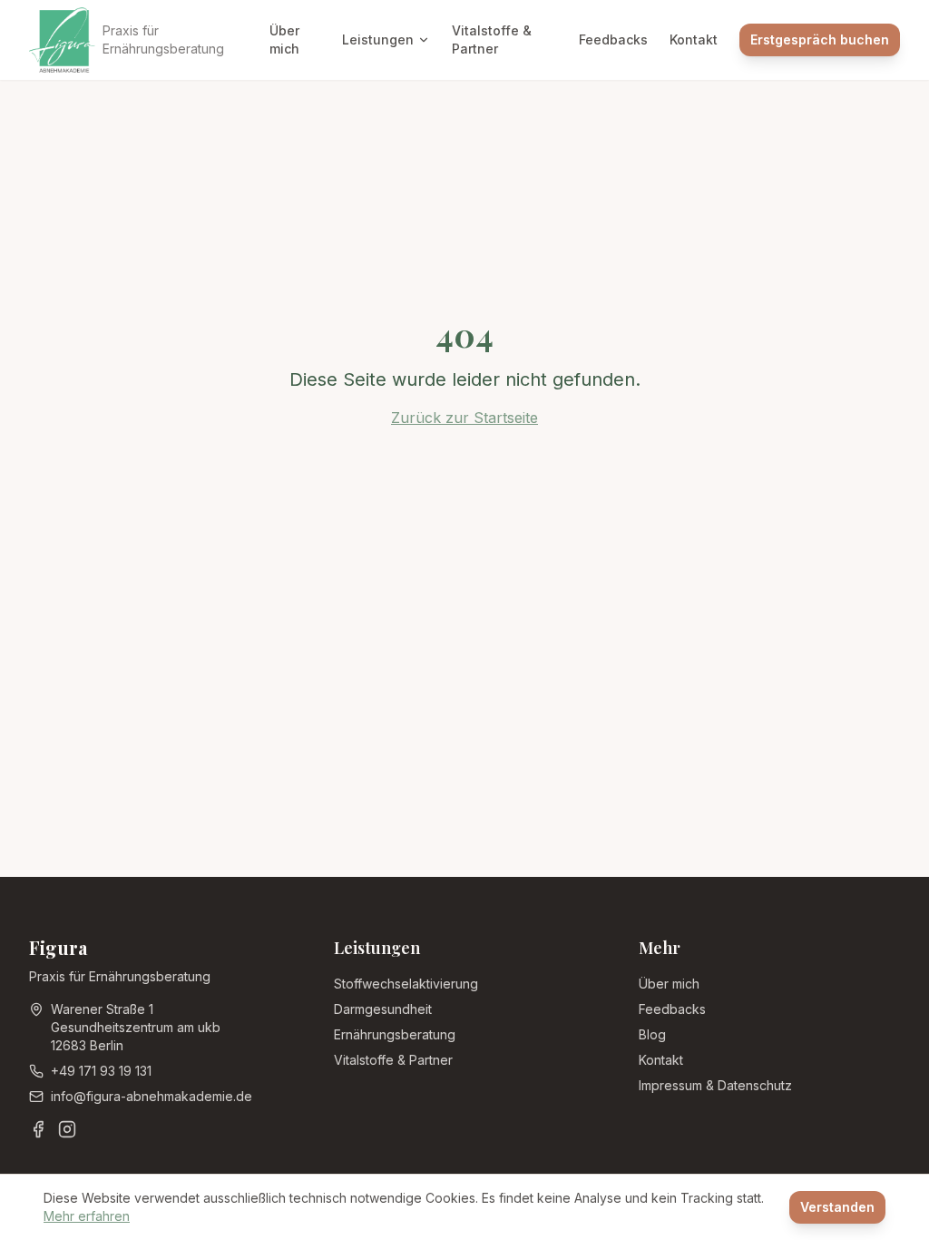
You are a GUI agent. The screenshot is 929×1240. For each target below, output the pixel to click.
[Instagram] (67, 1129)
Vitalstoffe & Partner (492, 39)
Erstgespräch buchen (819, 39)
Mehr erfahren (87, 1216)
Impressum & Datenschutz (715, 1085)
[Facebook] (38, 1129)
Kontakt (694, 39)
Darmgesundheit (383, 1009)
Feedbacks (613, 39)
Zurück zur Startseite (464, 417)
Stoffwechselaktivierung (406, 983)
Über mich (284, 39)
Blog (652, 1034)
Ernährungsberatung (394, 1034)
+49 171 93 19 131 (101, 1070)
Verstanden (837, 1207)
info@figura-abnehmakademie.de (151, 1096)
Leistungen (378, 39)
